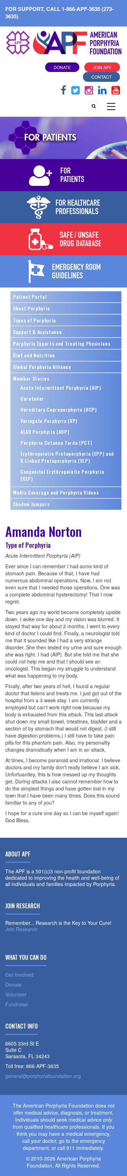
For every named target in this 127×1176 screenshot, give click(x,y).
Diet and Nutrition (34, 355)
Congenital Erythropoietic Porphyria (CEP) (62, 475)
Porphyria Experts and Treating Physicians (61, 343)
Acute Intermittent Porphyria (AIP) (60, 387)
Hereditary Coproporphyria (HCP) (58, 409)
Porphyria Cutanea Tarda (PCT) (56, 442)
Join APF (102, 67)
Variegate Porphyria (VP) (49, 420)
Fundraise (16, 1004)
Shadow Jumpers (31, 504)
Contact (101, 77)
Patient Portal (30, 296)
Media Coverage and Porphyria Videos (55, 492)
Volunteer (15, 994)
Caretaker (32, 398)
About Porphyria (31, 308)
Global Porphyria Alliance (42, 366)
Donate (62, 67)
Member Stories (31, 378)
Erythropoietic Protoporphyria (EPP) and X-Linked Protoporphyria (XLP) (67, 457)
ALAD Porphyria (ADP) (44, 431)
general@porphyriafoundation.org (43, 1075)
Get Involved (19, 974)
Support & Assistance (37, 331)
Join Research (21, 929)
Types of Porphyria (34, 320)
